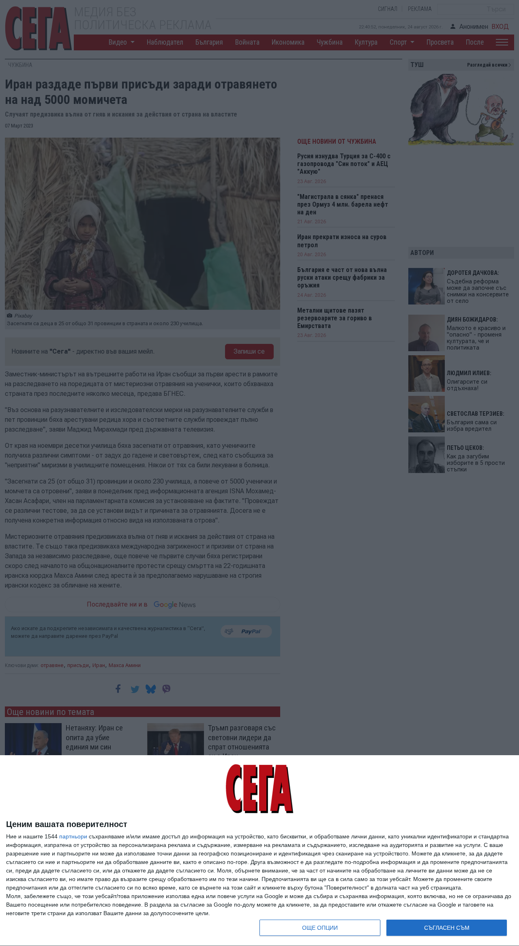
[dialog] (259, 851)
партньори (73, 836)
